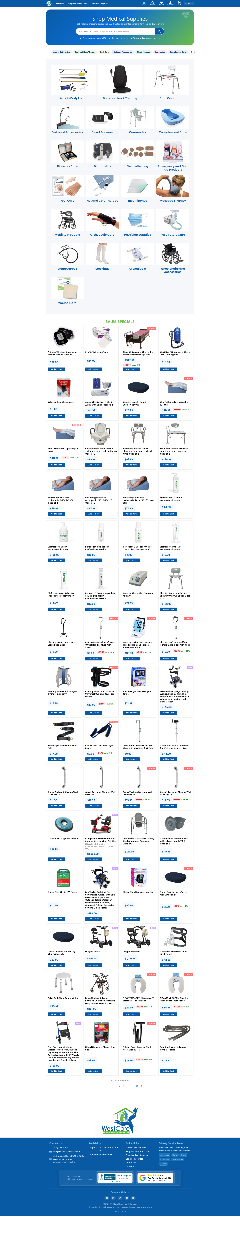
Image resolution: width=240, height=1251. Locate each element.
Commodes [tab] (160, 52)
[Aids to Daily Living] (73, 79)
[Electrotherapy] (137, 151)
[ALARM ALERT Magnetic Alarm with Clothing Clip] (175, 337)
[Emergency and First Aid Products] (172, 151)
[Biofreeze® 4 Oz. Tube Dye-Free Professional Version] (63, 578)
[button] (139, 1086)
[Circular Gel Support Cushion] (63, 823)
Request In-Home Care (137, 1151)
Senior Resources (134, 1158)
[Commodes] (137, 117)
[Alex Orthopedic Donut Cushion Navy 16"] (138, 387)
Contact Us (131, 1162)
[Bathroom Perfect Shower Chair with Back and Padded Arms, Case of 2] (138, 434)
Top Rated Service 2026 (159, 1178)
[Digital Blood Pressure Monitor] (138, 877)
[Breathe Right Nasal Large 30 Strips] (138, 676)
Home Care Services (136, 1147)
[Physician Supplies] (137, 220)
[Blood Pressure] (102, 117)
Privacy (116, 1211)
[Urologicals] (137, 254)
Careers (130, 1166)
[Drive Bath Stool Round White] (63, 983)
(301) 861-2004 (60, 1147)
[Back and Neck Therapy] (120, 79)
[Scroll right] (191, 52)
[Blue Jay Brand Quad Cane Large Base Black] (63, 627)
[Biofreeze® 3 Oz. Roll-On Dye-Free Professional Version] (138, 532)
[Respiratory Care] (172, 220)
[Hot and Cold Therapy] (102, 186)
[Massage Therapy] (172, 186)
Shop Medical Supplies (137, 1155)
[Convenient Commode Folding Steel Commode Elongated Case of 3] (138, 823)
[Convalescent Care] (172, 117)
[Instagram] (113, 1198)
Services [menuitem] (60, 3)
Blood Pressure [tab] (143, 52)
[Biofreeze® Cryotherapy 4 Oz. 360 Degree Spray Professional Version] (101, 578)
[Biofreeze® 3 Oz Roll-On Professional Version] (101, 532)
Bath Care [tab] (104, 52)
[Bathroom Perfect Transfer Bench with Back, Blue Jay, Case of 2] (175, 434)
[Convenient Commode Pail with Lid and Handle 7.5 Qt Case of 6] (175, 823)
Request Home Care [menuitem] (77, 3)
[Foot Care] (67, 186)
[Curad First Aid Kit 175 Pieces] (63, 877)
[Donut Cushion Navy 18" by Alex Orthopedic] (63, 937)
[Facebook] (106, 1198)
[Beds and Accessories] (67, 117)
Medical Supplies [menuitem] (100, 3)
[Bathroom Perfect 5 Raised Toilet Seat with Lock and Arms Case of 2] (101, 434)
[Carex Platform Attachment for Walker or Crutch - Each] (175, 731)
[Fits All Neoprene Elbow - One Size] (101, 1032)
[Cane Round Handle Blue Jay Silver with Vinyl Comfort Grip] (138, 731)
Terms (124, 1211)
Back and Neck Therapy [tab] (85, 52)
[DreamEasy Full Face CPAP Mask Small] (175, 937)
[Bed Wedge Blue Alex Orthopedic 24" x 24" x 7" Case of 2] (138, 483)
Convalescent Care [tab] (178, 52)
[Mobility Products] (67, 220)
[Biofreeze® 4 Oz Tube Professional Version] (175, 532)
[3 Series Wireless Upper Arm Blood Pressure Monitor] (63, 337)
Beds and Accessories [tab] (123, 52)
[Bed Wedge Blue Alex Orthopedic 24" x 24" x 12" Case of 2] (101, 483)
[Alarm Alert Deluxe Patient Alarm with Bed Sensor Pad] (101, 387)
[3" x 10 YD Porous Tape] (101, 337)
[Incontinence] (137, 186)
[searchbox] (115, 31)
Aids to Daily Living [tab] (61, 52)
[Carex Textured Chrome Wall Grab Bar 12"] (63, 777)
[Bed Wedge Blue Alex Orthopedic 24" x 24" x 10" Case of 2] (63, 483)
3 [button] (123, 1086)
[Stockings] (102, 254)
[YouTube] (126, 1198)
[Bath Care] (166, 79)
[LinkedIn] (133, 1198)
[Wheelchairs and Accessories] (172, 254)
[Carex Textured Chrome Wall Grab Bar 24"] (101, 777)
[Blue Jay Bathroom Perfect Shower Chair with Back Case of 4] (175, 578)
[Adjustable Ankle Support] (63, 387)
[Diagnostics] (102, 151)
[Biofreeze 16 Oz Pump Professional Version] (175, 483)
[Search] (159, 31)
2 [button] (119, 1086)
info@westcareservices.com (66, 1151)
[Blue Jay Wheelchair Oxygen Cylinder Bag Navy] (63, 676)
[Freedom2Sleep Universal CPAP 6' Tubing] (175, 1032)
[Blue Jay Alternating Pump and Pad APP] (138, 578)
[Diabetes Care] (67, 151)
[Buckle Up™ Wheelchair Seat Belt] (63, 731)
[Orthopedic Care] (102, 220)
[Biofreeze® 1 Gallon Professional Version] (63, 532)
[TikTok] (120, 1198)
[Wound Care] (67, 288)
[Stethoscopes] (67, 254)
